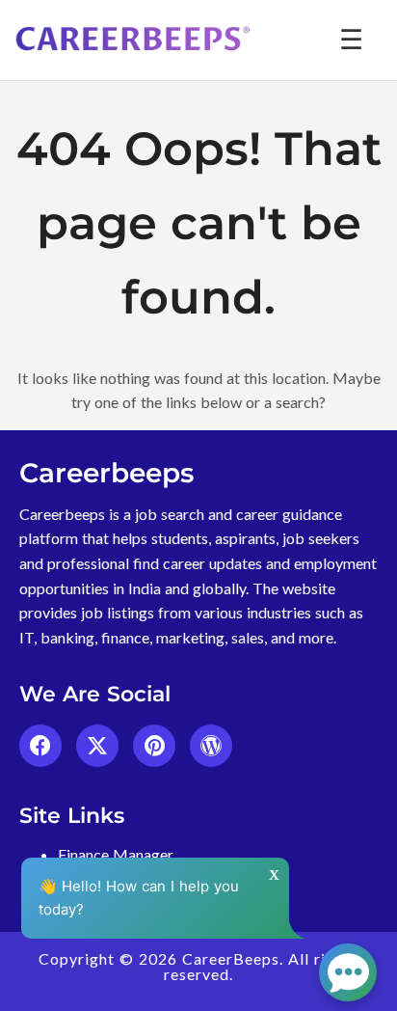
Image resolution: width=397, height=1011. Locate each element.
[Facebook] (40, 745)
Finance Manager (115, 854)
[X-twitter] (97, 745)
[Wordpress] (211, 745)
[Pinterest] (154, 745)
